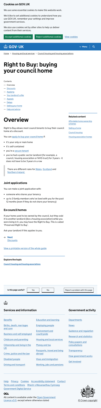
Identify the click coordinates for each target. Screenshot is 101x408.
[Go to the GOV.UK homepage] (14, 46)
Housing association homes (80, 137)
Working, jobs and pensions (49, 364)
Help (6, 381)
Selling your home (14, 106)
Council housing (76, 132)
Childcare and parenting (16, 339)
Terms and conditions (14, 385)
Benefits (8, 319)
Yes (35, 290)
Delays (9, 102)
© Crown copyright (87, 400)
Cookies (25, 381)
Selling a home (75, 128)
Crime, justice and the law (17, 353)
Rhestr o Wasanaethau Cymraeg (43, 385)
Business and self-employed (18, 334)
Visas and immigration (47, 359)
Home (6, 53)
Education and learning (47, 319)
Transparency (75, 350)
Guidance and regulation (81, 330)
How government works (81, 356)
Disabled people (12, 359)
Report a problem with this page (78, 290)
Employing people (45, 325)
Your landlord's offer (15, 95)
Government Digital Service (17, 388)
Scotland (47, 169)
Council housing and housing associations (55, 53)
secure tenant (22, 150)
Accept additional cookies (18, 36)
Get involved (75, 361)
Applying (10, 92)
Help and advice (13, 109)
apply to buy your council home (27, 136)
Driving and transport (14, 364)
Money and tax (43, 345)
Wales (38, 169)
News (72, 325)
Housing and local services (23, 53)
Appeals (10, 99)
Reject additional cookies (48, 36)
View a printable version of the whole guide (25, 248)
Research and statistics (80, 336)
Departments (75, 319)
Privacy (14, 381)
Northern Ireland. (16, 172)
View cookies (71, 37)
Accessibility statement (43, 381)
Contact (61, 381)
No (50, 290)
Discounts (11, 88)
